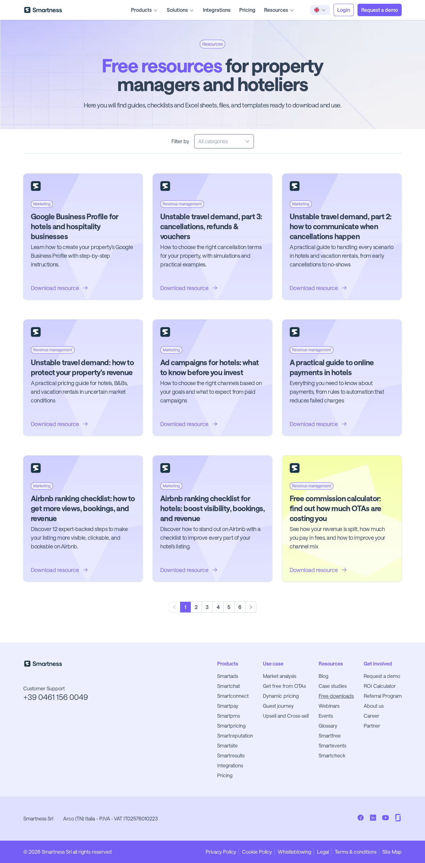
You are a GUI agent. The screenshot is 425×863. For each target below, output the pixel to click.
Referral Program (383, 696)
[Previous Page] (174, 607)
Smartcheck (332, 755)
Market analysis (279, 676)
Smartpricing (231, 726)
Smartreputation (235, 735)
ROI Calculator (380, 686)
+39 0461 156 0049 (55, 697)
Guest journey (278, 706)
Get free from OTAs (284, 686)
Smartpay (227, 706)
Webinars (329, 706)
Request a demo (382, 676)
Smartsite (227, 745)
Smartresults (231, 755)
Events (326, 716)
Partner (372, 726)
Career (371, 716)
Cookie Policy (257, 852)
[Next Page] (250, 607)
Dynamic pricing (281, 696)
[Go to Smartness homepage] (43, 10)
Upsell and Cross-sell (286, 716)
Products (141, 10)
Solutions (177, 10)
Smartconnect (233, 696)
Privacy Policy (221, 852)
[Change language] (320, 10)
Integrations (217, 10)
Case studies (333, 686)
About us (374, 706)
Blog (323, 676)
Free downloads (336, 696)
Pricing (247, 10)
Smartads (227, 676)
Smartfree (330, 735)
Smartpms (228, 716)
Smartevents (332, 745)
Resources (276, 10)
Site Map (392, 852)
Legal (323, 852)
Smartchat (228, 686)
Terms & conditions (355, 852)
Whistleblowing (294, 852)
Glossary (328, 726)
